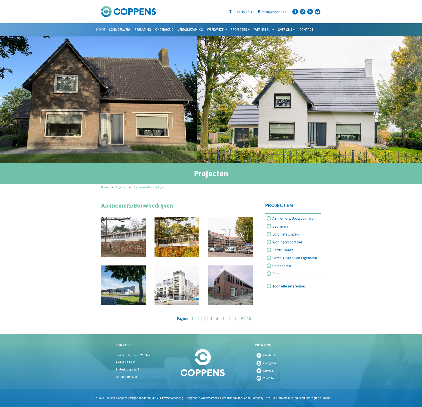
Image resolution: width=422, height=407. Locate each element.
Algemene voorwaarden (202, 398)
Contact (306, 29)
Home (100, 29)
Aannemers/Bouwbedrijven (149, 187)
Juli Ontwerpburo (282, 398)
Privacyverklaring (172, 398)
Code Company (253, 398)
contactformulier (126, 376)
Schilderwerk (120, 29)
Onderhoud (164, 29)
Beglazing (143, 29)
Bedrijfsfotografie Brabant (314, 398)
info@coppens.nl (274, 12)
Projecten (239, 29)
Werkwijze (215, 29)
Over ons (285, 29)
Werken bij (262, 29)
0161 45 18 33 (126, 362)
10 (249, 318)
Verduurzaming (190, 29)
